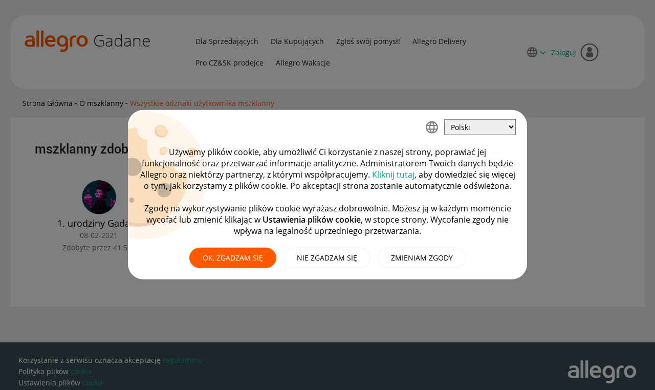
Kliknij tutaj (393, 174)
